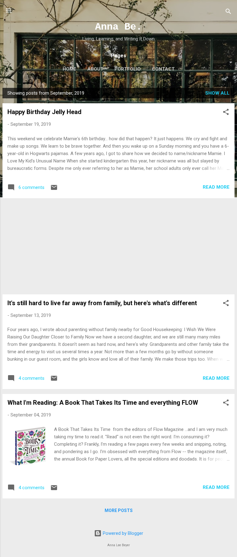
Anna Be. (118, 27)
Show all (217, 93)
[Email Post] (54, 189)
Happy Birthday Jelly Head (44, 112)
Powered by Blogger (122, 533)
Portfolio (127, 69)
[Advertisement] (118, 246)
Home (69, 69)
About (95, 69)
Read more (216, 187)
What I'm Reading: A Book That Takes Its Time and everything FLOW (102, 402)
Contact (163, 69)
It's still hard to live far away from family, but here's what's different (102, 303)
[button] (226, 113)
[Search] (228, 12)
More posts (119, 510)
